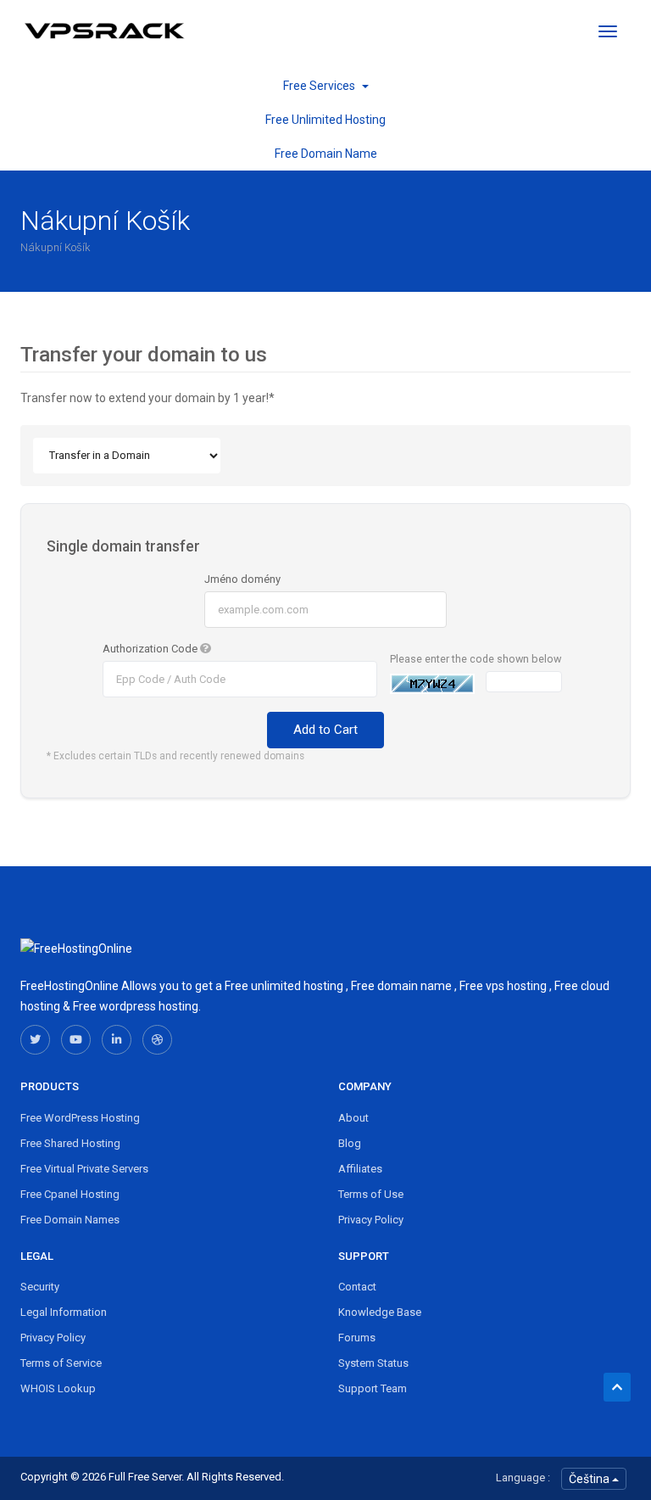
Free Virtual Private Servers (84, 1168)
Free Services (321, 85)
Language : (523, 1477)
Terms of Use (370, 1194)
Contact (357, 1286)
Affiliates (360, 1168)
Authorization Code (151, 648)
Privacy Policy (370, 1219)
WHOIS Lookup (58, 1388)
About (353, 1117)
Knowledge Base (379, 1312)
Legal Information (63, 1312)
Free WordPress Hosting (80, 1117)
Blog (349, 1143)
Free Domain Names (70, 1219)
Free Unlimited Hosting (325, 119)
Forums (357, 1337)
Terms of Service (61, 1363)
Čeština (590, 1479)
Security (39, 1286)
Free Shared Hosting (70, 1143)
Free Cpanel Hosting (70, 1194)
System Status (373, 1363)
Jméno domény (242, 579)
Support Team (372, 1388)
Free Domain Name (326, 153)
